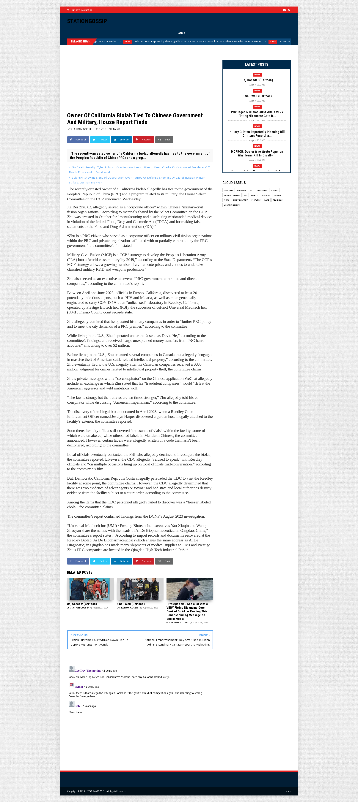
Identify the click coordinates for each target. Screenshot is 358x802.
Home (288, 791)
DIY (245, 195)
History (266, 195)
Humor (277, 195)
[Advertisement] (140, 78)
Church (274, 190)
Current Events (232, 195)
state (128, 312)
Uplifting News (232, 205)
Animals (241, 190)
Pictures (256, 200)
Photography (240, 200)
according (145, 259)
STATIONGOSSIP (87, 21)
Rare (266, 200)
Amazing (228, 190)
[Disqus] (140, 710)
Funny (254, 195)
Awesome (262, 190)
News (202, 41)
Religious (278, 200)
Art (252, 190)
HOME (181, 33)
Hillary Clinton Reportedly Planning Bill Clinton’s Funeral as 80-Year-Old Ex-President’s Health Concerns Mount (127, 41)
